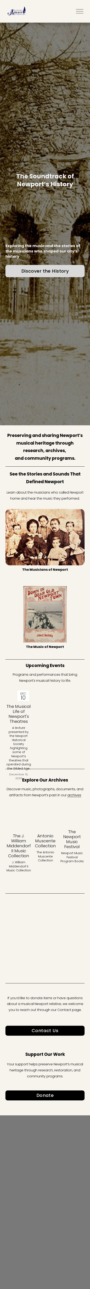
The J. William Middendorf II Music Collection (19, 846)
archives (74, 795)
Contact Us (45, 1031)
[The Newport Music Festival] (72, 822)
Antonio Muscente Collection (45, 841)
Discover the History (45, 271)
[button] (77, 813)
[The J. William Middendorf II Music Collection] (18, 824)
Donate (45, 1095)
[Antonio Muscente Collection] (45, 824)
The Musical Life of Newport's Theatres (18, 714)
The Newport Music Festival (72, 839)
